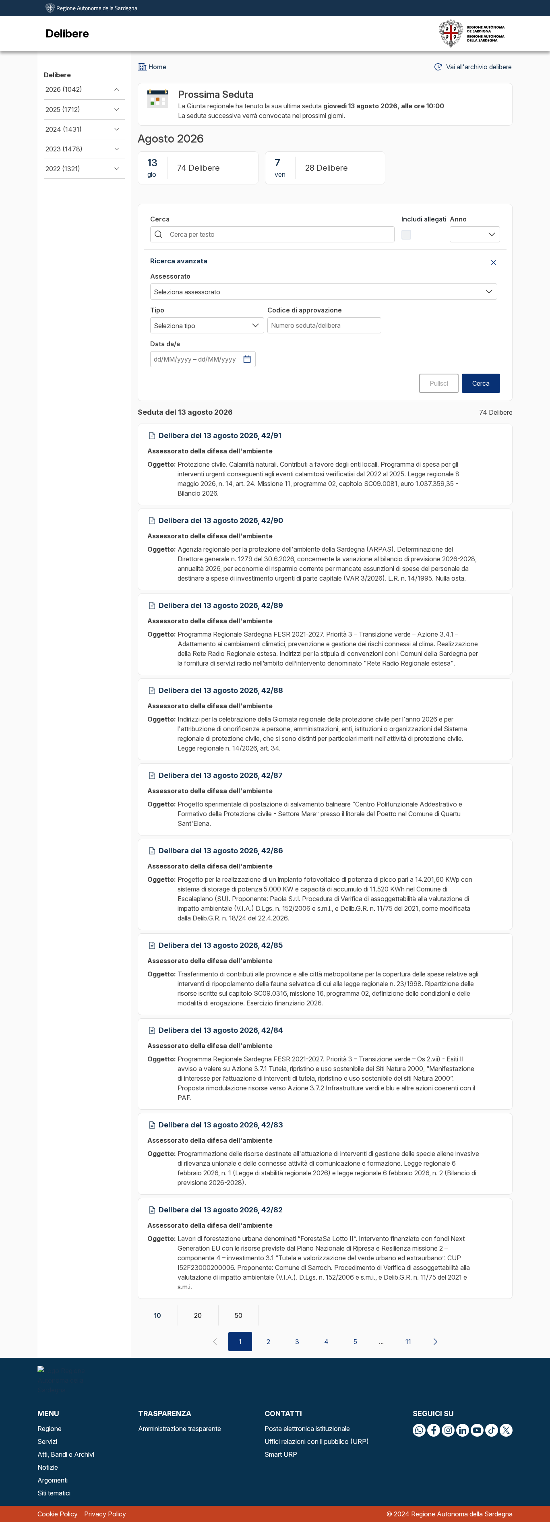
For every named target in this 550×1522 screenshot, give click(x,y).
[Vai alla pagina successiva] (435, 1341)
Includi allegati (424, 219)
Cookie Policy (57, 1514)
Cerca (160, 219)
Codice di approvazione (304, 310)
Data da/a (165, 344)
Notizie (47, 1467)
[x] (506, 1430)
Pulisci (439, 383)
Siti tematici (53, 1493)
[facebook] (433, 1430)
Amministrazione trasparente (179, 1429)
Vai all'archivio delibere (479, 67)
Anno (458, 219)
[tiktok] (491, 1430)
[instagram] (448, 1430)
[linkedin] (462, 1430)
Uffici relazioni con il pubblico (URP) (317, 1441)
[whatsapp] (419, 1430)
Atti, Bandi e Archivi (65, 1454)
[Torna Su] (523, 1495)
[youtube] (477, 1430)
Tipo (157, 310)
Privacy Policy (105, 1514)
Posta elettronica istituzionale (307, 1429)
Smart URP (281, 1454)
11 (408, 1342)
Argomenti (52, 1480)
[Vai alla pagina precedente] (214, 1341)
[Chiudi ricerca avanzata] (493, 262)
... (381, 1342)
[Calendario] (247, 359)
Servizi (47, 1441)
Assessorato (170, 276)
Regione (49, 1429)
